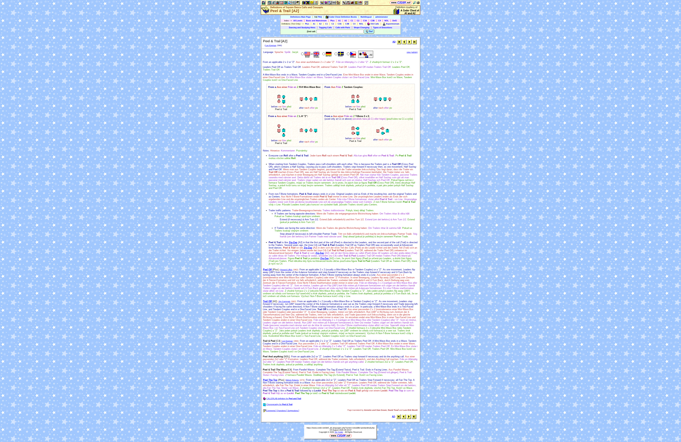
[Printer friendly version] (418, 2)
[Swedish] (339, 54)
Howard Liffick (286, 270)
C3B (373, 21)
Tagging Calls (325, 27)
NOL (386, 21)
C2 (358, 21)
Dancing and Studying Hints (302, 27)
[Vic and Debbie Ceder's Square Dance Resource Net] (401, 2)
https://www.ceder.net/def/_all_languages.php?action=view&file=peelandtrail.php (341, 428)
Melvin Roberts (292, 380)
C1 (352, 21)
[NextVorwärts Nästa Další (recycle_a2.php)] (409, 41)
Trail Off (267, 301)
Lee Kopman (270, 45)
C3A (365, 21)
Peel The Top (270, 380)
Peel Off (267, 269)
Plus (332, 21)
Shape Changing (361, 27)
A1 (339, 21)
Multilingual (366, 17)
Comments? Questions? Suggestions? (282, 411)
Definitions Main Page (300, 17)
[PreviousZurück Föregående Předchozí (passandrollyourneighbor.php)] (404, 41)
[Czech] (351, 54)
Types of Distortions (382, 27)
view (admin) (412, 52)
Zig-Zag (293, 242)
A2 (345, 21)
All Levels (297, 21)
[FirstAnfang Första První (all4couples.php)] (399, 41)
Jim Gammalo (284, 301)
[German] (326, 54)
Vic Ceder (339, 432)
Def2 (394, 21)
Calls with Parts (343, 27)
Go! (370, 31)
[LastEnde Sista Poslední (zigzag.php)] (414, 41)
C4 (379, 21)
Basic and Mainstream (316, 21)
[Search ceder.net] (414, 2)
